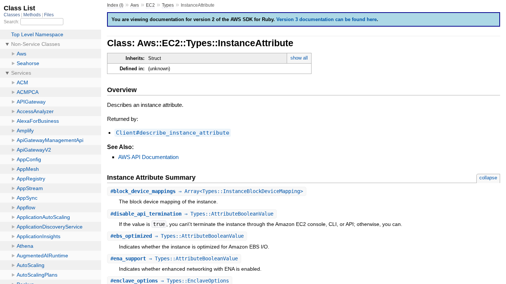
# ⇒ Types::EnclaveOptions (169, 281)
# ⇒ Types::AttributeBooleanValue (191, 214)
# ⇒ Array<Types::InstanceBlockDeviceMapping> (206, 191)
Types (168, 5)
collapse (488, 177)
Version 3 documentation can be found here (326, 19)
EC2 (150, 5)
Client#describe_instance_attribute (172, 132)
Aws (134, 5)
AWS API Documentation (148, 157)
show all (299, 58)
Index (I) (115, 5)
